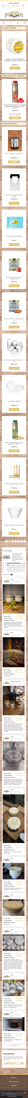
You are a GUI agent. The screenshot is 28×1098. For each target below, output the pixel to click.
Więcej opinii (14, 1045)
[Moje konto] (17, 23)
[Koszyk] (24, 22)
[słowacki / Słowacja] (19, 7)
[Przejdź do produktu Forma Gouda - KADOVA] (15, 388)
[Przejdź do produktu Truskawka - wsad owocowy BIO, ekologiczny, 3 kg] (15, 264)
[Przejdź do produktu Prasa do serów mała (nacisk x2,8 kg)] (15, 471)
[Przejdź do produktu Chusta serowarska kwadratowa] (15, 223)
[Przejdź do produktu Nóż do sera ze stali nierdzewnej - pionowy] (15, 182)
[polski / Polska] (4, 6)
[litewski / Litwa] (24, 7)
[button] (3, 23)
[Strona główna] (14, 14)
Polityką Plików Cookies (11, 1093)
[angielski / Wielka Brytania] (9, 7)
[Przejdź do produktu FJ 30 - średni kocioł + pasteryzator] (15, 140)
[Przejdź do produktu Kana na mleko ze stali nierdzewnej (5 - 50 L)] (15, 347)
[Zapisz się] (22, 1063)
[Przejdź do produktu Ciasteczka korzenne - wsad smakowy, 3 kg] (15, 306)
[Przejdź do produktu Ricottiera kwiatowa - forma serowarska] (15, 512)
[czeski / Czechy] (15, 6)
